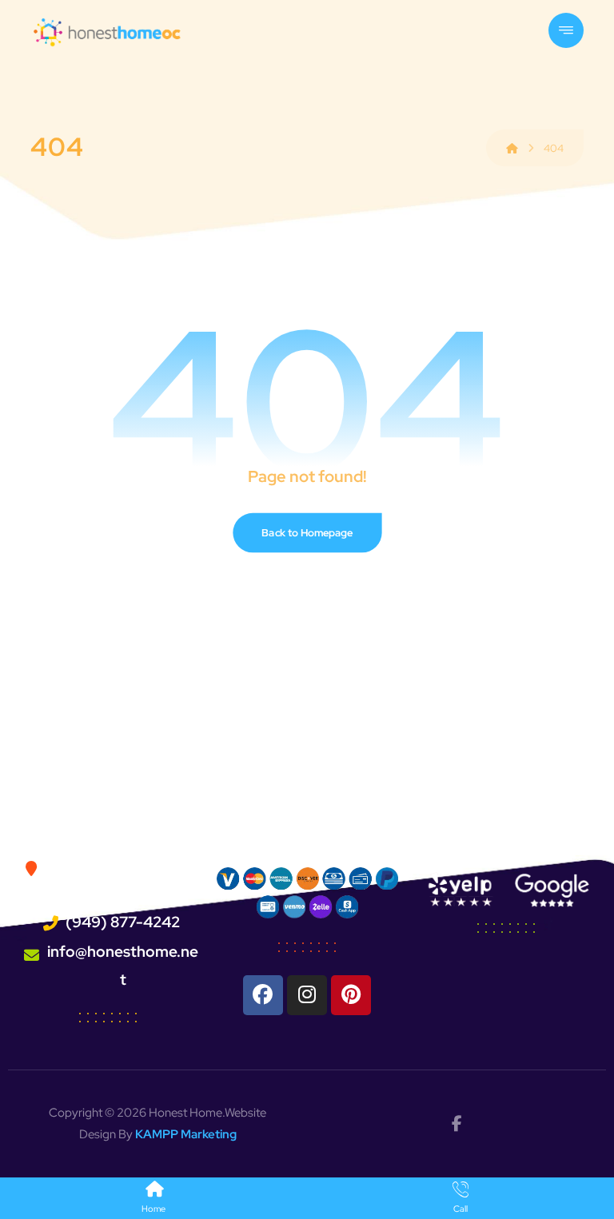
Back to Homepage (307, 532)
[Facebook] (263, 995)
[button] (566, 30)
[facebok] (456, 1123)
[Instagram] (307, 995)
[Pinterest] (351, 995)
